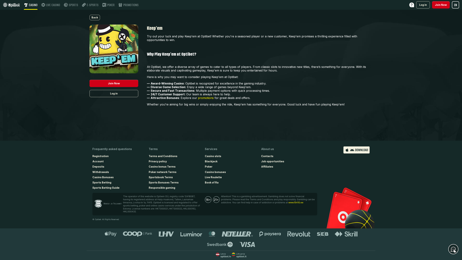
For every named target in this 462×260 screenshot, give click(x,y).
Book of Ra (212, 182)
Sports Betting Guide (105, 187)
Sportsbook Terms (161, 177)
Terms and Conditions (163, 156)
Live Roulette (213, 177)
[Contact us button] (453, 249)
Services (211, 149)
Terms (153, 149)
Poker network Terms (162, 172)
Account (98, 161)
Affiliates (267, 166)
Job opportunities (272, 161)
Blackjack (211, 161)
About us (267, 149)
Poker (208, 166)
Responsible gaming (162, 187)
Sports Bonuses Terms (164, 182)
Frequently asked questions (112, 149)
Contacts (267, 156)
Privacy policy (158, 161)
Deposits (98, 166)
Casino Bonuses (103, 177)
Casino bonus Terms (162, 166)
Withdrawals (100, 172)
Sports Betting (101, 182)
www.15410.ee (295, 202)
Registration (100, 156)
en (455, 5)
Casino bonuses (215, 172)
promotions (206, 98)
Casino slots (213, 156)
